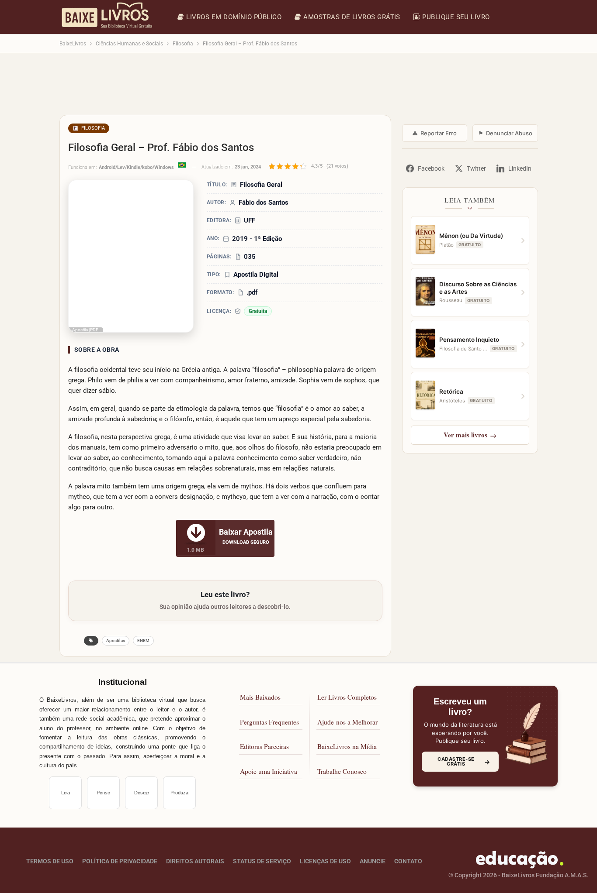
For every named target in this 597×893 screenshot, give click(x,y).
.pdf (251, 292)
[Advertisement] (298, 88)
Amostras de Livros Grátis (351, 17)
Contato (408, 861)
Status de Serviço (262, 861)
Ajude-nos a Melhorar (347, 722)
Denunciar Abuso (505, 133)
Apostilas (115, 640)
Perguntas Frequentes (269, 722)
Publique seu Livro (455, 17)
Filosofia (93, 128)
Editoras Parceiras (264, 746)
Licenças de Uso (325, 861)
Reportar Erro (434, 133)
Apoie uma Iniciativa (268, 771)
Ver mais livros (470, 435)
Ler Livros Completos (347, 697)
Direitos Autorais (195, 861)
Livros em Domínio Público (233, 17)
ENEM (143, 640)
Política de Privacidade (119, 861)
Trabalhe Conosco (342, 771)
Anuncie (372, 861)
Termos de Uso (49, 861)
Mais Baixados (260, 697)
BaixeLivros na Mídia (347, 746)
